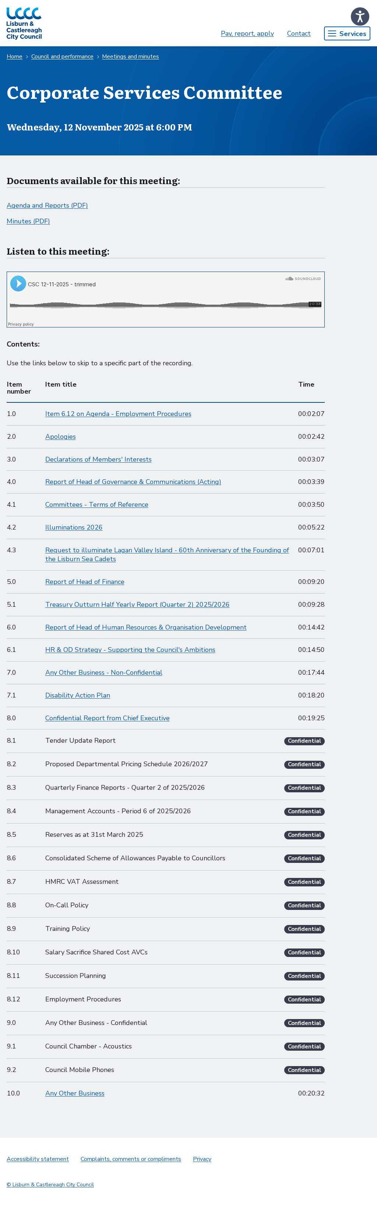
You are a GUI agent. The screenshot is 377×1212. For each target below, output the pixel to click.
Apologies (60, 436)
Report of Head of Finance (84, 581)
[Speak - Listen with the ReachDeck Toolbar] (360, 16)
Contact (299, 33)
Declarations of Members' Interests (98, 459)
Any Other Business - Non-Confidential (103, 672)
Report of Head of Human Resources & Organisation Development (146, 627)
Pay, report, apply (247, 33)
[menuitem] (247, 34)
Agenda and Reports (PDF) (47, 205)
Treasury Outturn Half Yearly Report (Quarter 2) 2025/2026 (137, 604)
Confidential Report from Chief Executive (107, 718)
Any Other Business (75, 1093)
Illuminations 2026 (74, 527)
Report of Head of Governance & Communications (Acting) (133, 481)
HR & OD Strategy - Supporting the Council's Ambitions (130, 649)
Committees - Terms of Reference (96, 504)
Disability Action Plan (77, 695)
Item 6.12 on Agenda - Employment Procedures (118, 413)
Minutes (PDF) (28, 221)
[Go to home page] (24, 23)
